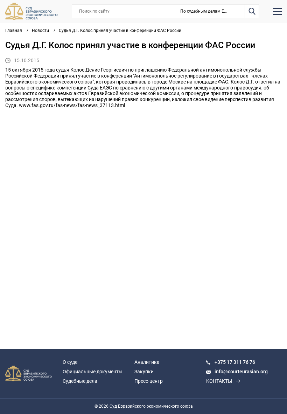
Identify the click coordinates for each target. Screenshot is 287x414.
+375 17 (224, 362)
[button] (209, 11)
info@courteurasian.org (241, 371)
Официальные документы (92, 371)
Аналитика (147, 362)
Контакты (219, 381)
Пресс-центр (148, 381)
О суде (70, 362)
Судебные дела (80, 381)
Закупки (144, 371)
